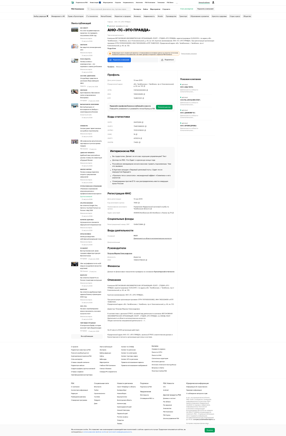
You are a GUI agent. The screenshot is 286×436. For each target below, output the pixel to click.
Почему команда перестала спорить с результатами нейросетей (89, 174)
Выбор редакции (40, 16)
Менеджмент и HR (58, 16)
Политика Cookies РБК (159, 371)
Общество (247, 16)
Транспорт (183, 16)
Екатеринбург (122, 390)
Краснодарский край (124, 406)
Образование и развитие (199, 16)
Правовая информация (194, 390)
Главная (110, 21)
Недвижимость (128, 2)
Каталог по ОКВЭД (127, 346)
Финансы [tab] (119, 67)
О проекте (166, 9)
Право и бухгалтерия (75, 16)
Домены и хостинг (169, 398)
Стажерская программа (79, 400)
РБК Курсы (166, 415)
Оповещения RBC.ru (147, 398)
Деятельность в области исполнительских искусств (152, 238)
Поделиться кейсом (77, 365)
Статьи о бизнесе (105, 368)
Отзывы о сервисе (77, 371)
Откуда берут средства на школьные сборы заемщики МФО (89, 80)
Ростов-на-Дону (122, 416)
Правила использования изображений (134, 365)
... (177, 2)
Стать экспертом (186, 9)
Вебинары (103, 359)
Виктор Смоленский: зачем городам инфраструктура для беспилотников (90, 253)
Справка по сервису (158, 349)
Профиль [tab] (110, 67)
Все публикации (87, 336)
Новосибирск (121, 393)
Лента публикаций (81, 23)
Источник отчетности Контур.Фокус (164, 364)
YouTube (97, 396)
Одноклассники (99, 393)
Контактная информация (79, 390)
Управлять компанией (205, 9)
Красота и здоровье (219, 16)
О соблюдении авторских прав (196, 393)
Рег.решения (167, 405)
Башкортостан (122, 396)
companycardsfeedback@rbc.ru (204, 419)
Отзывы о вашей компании (80, 362)
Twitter (96, 390)
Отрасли (118, 2)
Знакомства (167, 408)
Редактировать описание (189, 53)
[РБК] (72, 2)
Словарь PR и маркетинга (108, 371)
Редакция (74, 393)
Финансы (137, 16)
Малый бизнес (106, 16)
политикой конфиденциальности (120, 431)
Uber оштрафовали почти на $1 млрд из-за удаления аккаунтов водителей (90, 265)
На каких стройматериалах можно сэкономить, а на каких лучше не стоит (90, 310)
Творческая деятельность (115, 35)
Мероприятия (108, 2)
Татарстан (120, 420)
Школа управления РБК (171, 418)
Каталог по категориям (129, 353)
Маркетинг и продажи (123, 16)
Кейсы (145, 9)
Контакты (155, 346)
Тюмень (119, 423)
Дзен (95, 403)
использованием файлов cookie (94, 431)
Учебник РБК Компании (108, 365)
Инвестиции (94, 2)
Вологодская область (124, 400)
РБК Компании (150, 2)
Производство (171, 16)
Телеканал (161, 2)
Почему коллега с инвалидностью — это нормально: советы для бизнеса (91, 63)
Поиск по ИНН (156, 355)
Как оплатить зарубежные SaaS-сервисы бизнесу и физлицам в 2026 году (91, 294)
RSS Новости (144, 395)
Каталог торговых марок (129, 356)
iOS (164, 386)
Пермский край (122, 413)
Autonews (139, 2)
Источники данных (158, 361)
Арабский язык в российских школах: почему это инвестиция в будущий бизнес (91, 157)
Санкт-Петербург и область (126, 386)
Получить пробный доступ (80, 353)
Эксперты (137, 9)
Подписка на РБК (82, 2)
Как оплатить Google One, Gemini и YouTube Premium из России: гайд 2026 (90, 207)
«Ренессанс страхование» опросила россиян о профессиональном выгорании (90, 190)
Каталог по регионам (128, 349)
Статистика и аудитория (160, 358)
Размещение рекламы (78, 396)
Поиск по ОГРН (157, 352)
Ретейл (160, 16)
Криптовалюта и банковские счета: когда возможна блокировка (90, 94)
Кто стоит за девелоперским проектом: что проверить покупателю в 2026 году (89, 32)
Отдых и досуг (235, 16)
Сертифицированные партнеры (82, 374)
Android (165, 390)
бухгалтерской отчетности (164, 272)
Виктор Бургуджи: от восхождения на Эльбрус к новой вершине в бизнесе (89, 109)
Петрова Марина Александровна (119, 253)
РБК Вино (170, 2)
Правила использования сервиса (132, 362)
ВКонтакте (97, 386)
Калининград (121, 403)
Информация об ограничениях (196, 386)
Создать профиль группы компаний (83, 368)
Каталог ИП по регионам (129, 359)
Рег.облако (167, 401)
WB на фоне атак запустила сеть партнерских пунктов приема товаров (91, 143)
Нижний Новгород (123, 410)
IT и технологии (92, 16)
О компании (75, 386)
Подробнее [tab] (111, 48)
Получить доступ (164, 107)
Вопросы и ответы (158, 367)
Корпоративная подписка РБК (81, 356)
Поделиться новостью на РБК (81, 349)
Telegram (97, 400)
